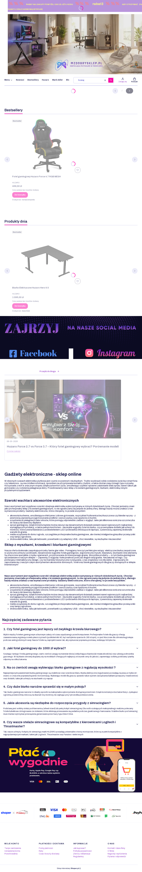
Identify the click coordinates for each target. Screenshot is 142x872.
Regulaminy (78, 857)
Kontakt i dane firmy (116, 848)
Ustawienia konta (12, 851)
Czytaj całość (13, 451)
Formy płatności (46, 848)
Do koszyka (20, 195)
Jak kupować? (79, 848)
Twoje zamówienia (12, 848)
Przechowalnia (10, 854)
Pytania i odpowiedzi (117, 857)
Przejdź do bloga (48, 371)
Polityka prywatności (82, 851)
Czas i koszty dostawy (49, 854)
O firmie (111, 851)
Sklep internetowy (68, 868)
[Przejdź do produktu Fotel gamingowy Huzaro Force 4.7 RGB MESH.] (47, 146)
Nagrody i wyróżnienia (117, 854)
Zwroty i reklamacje (81, 854)
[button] (110, 80)
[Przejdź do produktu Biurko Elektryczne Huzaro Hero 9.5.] (47, 257)
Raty (41, 851)
